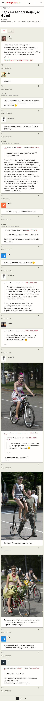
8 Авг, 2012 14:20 (6, 318)
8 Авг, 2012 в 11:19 (31, 230)
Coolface (11, 118)
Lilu (9, 73)
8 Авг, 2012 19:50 (6, 551)
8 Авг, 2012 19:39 (6, 352)
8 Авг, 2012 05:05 (6, 68)
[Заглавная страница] (13, 1)
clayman (19, 147)
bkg (9, 254)
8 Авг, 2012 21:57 (6, 691)
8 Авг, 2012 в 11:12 (31, 283)
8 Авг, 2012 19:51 (6, 632)
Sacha (10, 323)
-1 (8, 660)
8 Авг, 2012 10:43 (6, 137)
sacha (18, 433)
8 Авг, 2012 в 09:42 (32, 331)
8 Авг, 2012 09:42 (6, 113)
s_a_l (9, 37)
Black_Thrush (21, 21)
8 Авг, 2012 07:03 (6, 89)
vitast (9, 203)
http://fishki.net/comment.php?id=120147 (18, 60)
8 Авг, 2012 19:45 (6, 468)
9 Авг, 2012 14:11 (33, 21)
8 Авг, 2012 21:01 (6, 656)
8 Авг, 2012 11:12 (6, 198)
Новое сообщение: (8, 21)
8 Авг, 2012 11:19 (6, 219)
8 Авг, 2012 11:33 (6, 249)
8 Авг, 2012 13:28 (6, 270)
